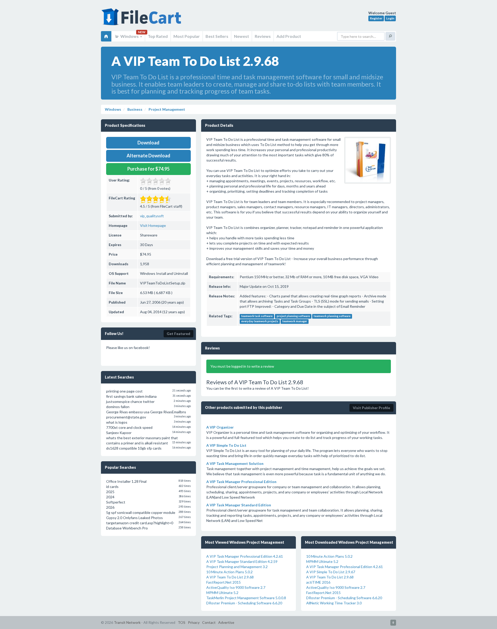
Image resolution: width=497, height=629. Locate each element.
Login (390, 18)
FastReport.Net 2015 (223, 582)
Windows (130, 36)
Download (148, 142)
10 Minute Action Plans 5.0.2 (229, 572)
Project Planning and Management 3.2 (237, 566)
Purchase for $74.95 (148, 169)
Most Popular (186, 36)
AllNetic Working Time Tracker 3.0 (334, 603)
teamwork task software (257, 316)
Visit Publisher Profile (371, 408)
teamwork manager (294, 321)
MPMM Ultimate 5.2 (222, 592)
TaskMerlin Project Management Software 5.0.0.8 (246, 598)
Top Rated (158, 36)
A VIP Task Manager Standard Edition (238, 505)
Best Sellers (217, 36)
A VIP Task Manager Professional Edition (241, 481)
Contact (209, 622)
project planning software (293, 316)
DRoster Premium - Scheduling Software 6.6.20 (244, 603)
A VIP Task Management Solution (235, 463)
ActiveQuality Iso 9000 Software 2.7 (235, 587)
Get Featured (178, 333)
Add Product (288, 36)
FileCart (142, 19)
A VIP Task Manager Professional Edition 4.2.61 (244, 556)
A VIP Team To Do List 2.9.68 (230, 577)
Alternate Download (148, 155)
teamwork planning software (332, 316)
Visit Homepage (153, 225)
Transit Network (127, 622)
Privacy (194, 622)
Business (134, 109)
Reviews (263, 36)
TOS (181, 622)
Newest (241, 36)
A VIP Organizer (220, 427)
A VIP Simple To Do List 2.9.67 (330, 572)
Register (376, 18)
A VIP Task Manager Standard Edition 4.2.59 (241, 561)
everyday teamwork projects (259, 321)
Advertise (226, 622)
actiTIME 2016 (318, 582)
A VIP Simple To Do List (226, 445)
